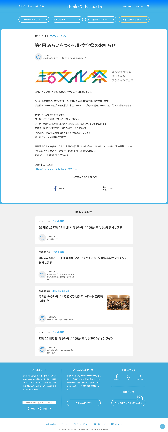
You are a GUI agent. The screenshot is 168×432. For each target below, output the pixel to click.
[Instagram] (139, 377)
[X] (109, 188)
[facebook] (117, 377)
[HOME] (84, 6)
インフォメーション (57, 36)
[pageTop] (162, 426)
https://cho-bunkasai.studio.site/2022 (54, 169)
